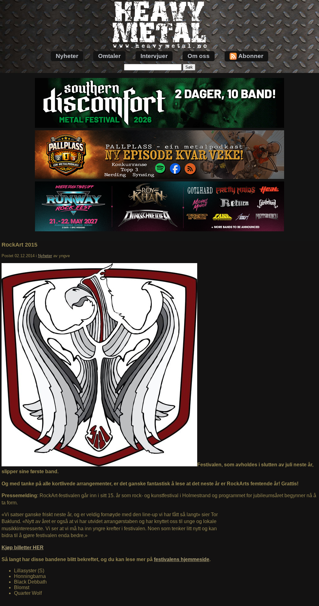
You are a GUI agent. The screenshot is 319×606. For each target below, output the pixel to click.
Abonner (250, 56)
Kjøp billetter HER (23, 547)
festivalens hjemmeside (181, 559)
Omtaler (109, 56)
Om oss (199, 56)
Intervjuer (154, 56)
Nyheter (67, 56)
